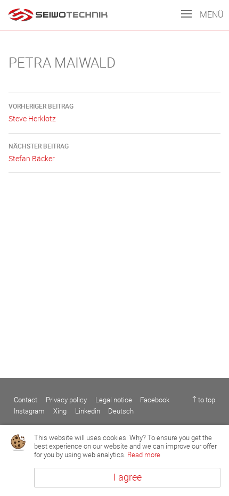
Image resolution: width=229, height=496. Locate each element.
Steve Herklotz (41, 113)
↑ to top (203, 400)
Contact (25, 400)
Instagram (29, 411)
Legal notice (113, 400)
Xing (60, 411)
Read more (143, 455)
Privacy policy (66, 400)
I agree (127, 477)
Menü (211, 15)
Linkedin (87, 411)
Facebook (154, 400)
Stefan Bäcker (39, 153)
